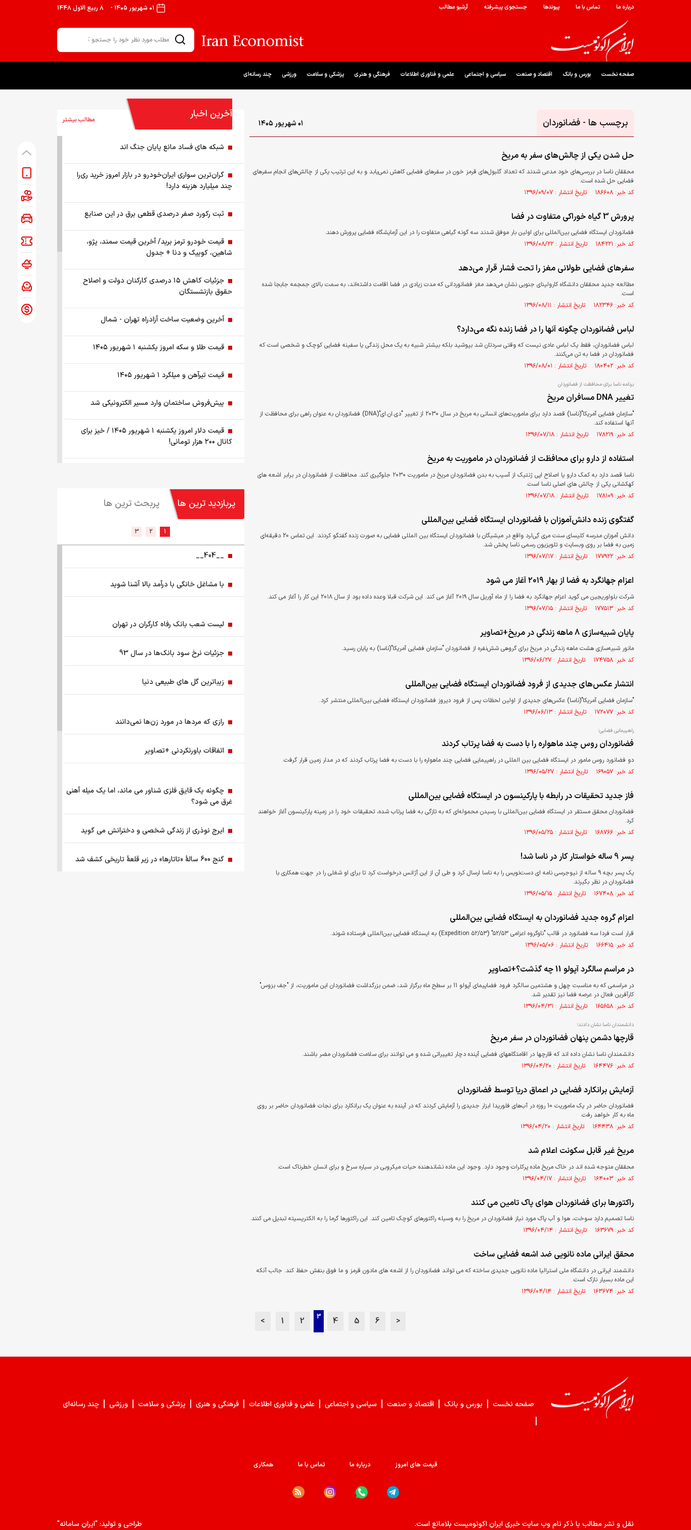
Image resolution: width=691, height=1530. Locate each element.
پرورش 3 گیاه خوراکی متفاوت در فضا (572, 217)
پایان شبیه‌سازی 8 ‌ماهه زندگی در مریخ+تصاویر (557, 633)
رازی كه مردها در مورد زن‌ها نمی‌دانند (169, 722)
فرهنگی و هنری (372, 74)
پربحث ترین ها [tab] (131, 504)
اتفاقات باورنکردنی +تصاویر (184, 751)
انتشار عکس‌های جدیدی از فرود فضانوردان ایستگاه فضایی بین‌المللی (519, 684)
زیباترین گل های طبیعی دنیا (183, 682)
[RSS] (298, 1492)
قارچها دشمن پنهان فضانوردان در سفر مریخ (562, 1038)
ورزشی (289, 74)
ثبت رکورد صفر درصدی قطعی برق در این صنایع (154, 214)
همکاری (263, 1464)
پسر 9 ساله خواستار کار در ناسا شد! (577, 857)
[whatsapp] (362, 1492)
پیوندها (551, 7)
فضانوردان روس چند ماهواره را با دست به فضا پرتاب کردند (538, 744)
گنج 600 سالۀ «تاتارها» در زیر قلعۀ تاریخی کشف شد (149, 859)
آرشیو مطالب (453, 7)
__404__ (210, 555)
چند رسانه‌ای (257, 74)
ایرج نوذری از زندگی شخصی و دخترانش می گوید (152, 830)
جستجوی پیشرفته (505, 7)
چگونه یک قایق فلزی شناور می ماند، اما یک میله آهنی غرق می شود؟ (149, 796)
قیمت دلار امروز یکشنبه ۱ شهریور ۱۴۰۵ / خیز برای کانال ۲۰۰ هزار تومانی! (156, 436)
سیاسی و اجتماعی (485, 74)
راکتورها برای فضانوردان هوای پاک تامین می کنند (552, 1203)
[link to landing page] (592, 41)
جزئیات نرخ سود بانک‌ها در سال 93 (171, 653)
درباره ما (625, 7)
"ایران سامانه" (77, 1524)
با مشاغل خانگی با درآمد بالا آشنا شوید (167, 584)
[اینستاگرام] (330, 1492)
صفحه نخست (617, 74)
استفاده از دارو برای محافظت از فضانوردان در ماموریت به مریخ (530, 459)
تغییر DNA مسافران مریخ (590, 398)
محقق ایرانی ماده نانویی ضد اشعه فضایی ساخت (553, 1254)
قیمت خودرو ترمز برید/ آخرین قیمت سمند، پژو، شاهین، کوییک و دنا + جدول (159, 247)
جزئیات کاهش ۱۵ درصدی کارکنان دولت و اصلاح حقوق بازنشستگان (157, 286)
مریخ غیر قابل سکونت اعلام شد (581, 1151)
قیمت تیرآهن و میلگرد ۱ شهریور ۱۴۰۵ (170, 375)
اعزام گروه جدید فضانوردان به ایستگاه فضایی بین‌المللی (542, 918)
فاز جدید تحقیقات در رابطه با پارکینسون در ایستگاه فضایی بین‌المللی (521, 796)
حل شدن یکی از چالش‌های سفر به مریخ (567, 156)
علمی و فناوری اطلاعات (427, 74)
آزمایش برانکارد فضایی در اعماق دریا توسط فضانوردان (545, 1090)
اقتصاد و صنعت (534, 74)
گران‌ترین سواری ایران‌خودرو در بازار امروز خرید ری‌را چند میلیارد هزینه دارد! (154, 181)
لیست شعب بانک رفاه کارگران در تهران (168, 624)
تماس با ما (588, 7)
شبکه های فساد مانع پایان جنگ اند (172, 147)
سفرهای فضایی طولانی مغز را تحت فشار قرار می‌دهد (546, 268)
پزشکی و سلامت (325, 74)
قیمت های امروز (416, 1464)
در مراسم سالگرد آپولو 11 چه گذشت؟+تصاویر (561, 969)
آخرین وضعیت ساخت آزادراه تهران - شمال (162, 319)
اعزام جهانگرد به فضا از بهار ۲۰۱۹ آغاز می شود (560, 581)
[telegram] (393, 1492)
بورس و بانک (577, 74)
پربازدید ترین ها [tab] (206, 504)
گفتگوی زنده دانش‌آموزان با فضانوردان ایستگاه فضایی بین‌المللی (527, 520)
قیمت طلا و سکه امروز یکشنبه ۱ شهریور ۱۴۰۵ (158, 347)
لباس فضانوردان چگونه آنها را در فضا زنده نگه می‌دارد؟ (545, 329)
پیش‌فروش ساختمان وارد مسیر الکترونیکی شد (157, 403)
